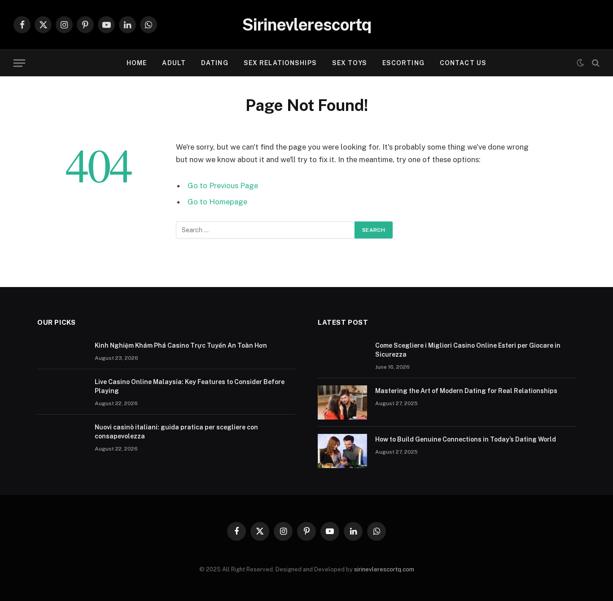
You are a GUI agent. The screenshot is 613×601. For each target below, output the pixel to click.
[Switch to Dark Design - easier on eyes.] (580, 63)
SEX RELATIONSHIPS (280, 62)
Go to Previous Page (223, 185)
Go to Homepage (217, 201)
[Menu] (19, 63)
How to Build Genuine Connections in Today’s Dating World (465, 439)
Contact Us (463, 62)
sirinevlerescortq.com (384, 569)
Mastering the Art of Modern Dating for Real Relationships (466, 390)
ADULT (174, 62)
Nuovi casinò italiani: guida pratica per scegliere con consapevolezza (176, 432)
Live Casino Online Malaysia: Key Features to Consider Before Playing (190, 386)
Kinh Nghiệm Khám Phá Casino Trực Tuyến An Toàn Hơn (181, 345)
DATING (214, 62)
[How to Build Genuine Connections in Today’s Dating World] (342, 451)
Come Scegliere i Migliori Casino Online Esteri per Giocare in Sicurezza (467, 350)
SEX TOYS (349, 62)
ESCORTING (403, 62)
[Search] (595, 63)
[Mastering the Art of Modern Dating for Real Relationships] (342, 402)
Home (137, 62)
